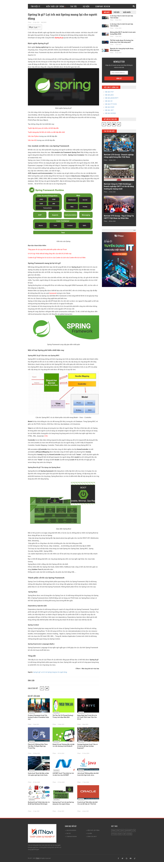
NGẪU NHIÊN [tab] (126, 12)
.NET (124, 834)
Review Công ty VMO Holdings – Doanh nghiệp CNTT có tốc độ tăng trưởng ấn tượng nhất (119, 186)
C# (134, 830)
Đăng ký (119, 78)
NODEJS (129, 834)
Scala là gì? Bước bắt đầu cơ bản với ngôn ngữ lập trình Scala (38, 774)
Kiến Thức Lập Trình (55, 6)
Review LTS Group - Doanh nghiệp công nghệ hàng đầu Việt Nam (119, 155)
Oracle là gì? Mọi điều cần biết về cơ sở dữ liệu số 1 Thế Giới (87, 803)
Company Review (102, 6)
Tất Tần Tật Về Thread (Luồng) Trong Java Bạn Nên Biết (63, 716)
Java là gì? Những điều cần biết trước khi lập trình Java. (88, 774)
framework (52, 293)
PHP (118, 830)
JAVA (122, 830)
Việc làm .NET (109, 110)
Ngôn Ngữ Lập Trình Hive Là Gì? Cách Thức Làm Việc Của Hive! (87, 717)
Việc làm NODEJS (110, 113)
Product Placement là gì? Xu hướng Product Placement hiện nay (38, 717)
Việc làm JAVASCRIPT (111, 98)
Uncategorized (71, 830)
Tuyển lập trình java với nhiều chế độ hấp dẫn (43, 128)
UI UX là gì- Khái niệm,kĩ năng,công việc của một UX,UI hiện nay (49, 253)
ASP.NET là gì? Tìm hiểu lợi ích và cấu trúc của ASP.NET (63, 774)
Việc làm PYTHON (111, 104)
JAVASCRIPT (128, 830)
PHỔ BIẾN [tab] (116, 12)
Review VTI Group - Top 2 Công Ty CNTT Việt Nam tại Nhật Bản (119, 217)
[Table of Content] (39, 26)
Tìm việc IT (35, 6)
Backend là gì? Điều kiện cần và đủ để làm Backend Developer (39, 803)
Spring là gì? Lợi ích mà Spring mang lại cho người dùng (50, 672)
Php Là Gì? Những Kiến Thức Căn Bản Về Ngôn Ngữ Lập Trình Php (38, 746)
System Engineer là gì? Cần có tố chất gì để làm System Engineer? (87, 746)
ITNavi (29, 22)
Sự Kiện (86, 6)
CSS (46, 436)
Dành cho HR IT (92, 836)
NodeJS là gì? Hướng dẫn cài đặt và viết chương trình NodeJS (63, 745)
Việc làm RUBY (109, 107)
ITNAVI (37, 858)
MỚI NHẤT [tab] (107, 12)
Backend (31, 712)
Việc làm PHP (109, 92)
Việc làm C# (108, 101)
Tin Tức (73, 6)
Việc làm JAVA (109, 95)
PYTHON (114, 834)
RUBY (119, 834)
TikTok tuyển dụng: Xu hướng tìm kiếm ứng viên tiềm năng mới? (121, 41)
